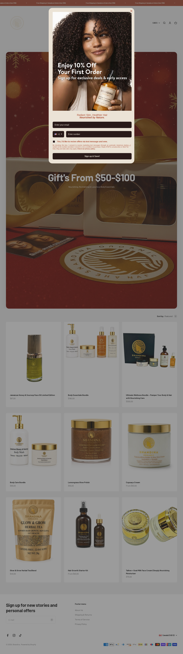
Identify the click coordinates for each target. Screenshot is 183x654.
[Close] (131, 11)
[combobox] (58, 134)
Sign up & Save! (92, 156)
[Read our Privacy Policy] (130, 145)
